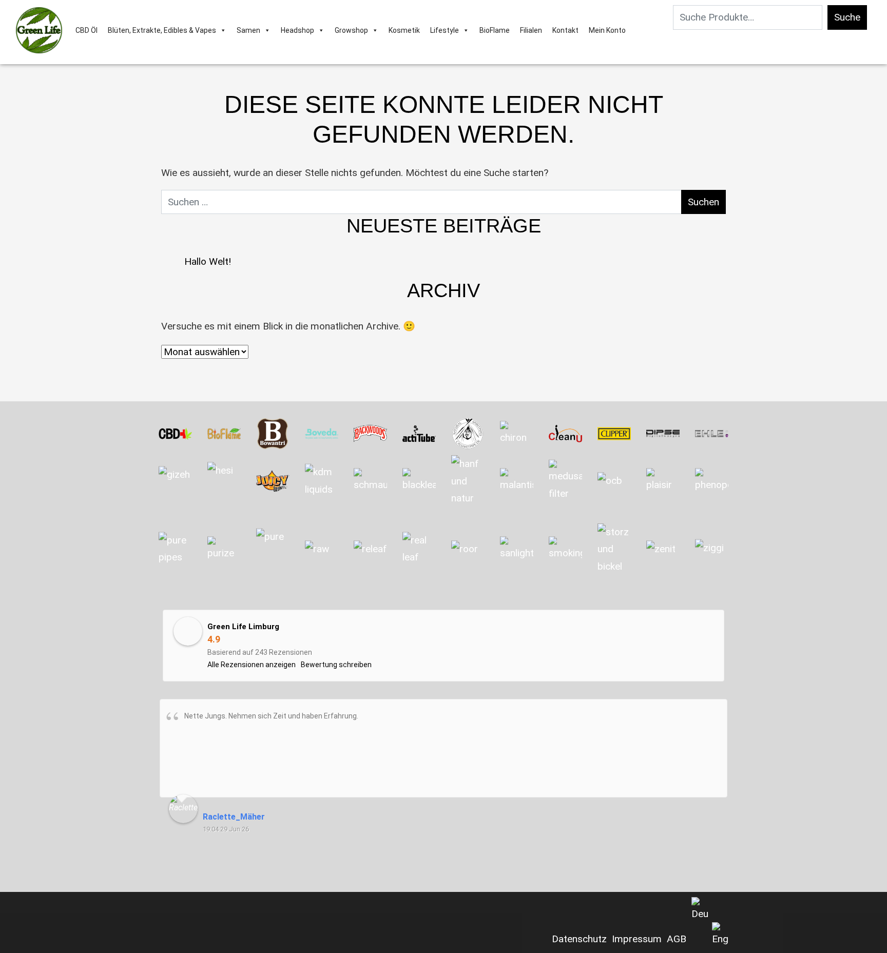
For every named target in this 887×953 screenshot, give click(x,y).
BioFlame (494, 30)
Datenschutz (579, 939)
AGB (676, 939)
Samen (248, 30)
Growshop (351, 30)
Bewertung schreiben (336, 664)
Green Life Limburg (243, 626)
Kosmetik (404, 30)
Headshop (297, 30)
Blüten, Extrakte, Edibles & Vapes (162, 30)
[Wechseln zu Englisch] (720, 935)
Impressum (637, 939)
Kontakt (565, 30)
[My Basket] (636, 30)
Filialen (531, 30)
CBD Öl (86, 30)
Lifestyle (444, 30)
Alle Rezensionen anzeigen (251, 664)
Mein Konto (607, 30)
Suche (847, 17)
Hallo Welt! (207, 261)
